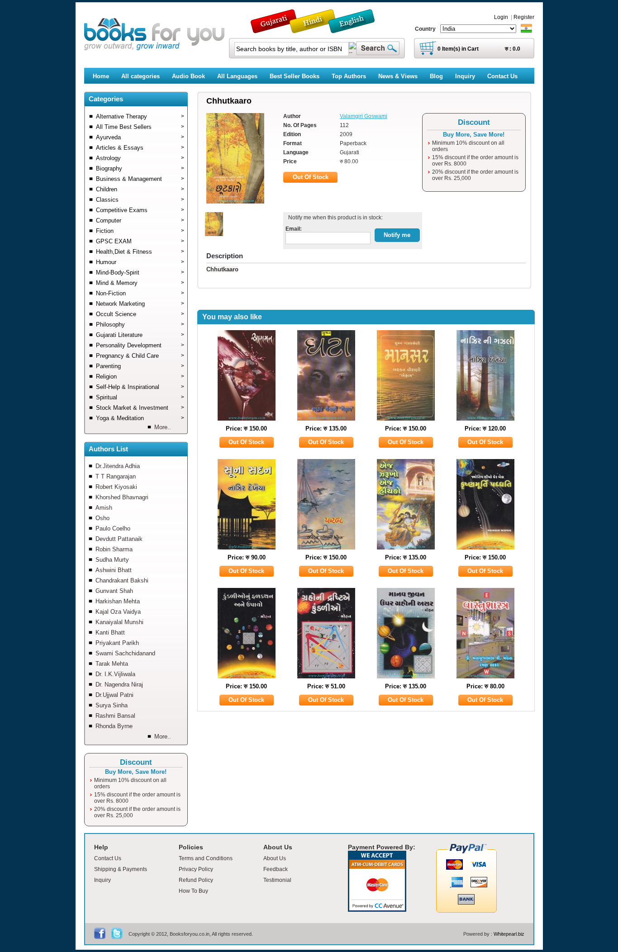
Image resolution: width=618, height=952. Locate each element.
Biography (140, 168)
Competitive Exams (140, 210)
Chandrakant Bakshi (121, 580)
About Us (274, 858)
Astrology (140, 158)
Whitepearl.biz (509, 934)
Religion (140, 376)
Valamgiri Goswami (363, 116)
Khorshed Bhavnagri (121, 497)
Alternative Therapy (140, 116)
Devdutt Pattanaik (119, 538)
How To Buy (193, 891)
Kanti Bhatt (110, 632)
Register (523, 17)
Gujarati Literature (140, 335)
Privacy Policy (196, 869)
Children (140, 189)
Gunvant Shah (114, 590)
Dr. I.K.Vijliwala (115, 674)
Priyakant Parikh (117, 642)
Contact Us (107, 858)
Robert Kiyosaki (116, 486)
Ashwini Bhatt (113, 570)
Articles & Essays (140, 147)
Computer (140, 220)
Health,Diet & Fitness (140, 251)
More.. (162, 427)
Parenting (140, 366)
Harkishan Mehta (117, 601)
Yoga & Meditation (140, 418)
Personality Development (140, 345)
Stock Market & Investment (140, 407)
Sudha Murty (112, 559)
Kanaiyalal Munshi (119, 622)
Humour (140, 262)
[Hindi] (318, 29)
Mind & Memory (140, 282)
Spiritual (140, 397)
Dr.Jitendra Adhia (117, 466)
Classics (140, 199)
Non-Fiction (140, 293)
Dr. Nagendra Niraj (119, 684)
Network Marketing (140, 303)
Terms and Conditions (206, 858)
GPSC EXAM (140, 241)
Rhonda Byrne (114, 726)
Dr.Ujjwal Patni (114, 695)
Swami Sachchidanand (125, 653)
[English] (356, 29)
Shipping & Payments (120, 869)
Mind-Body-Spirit (140, 272)
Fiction (140, 230)
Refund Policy (196, 880)
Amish (103, 507)
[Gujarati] (274, 29)
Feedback (275, 869)
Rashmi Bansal (115, 715)
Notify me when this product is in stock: (334, 217)
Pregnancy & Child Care (140, 355)
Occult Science (140, 314)
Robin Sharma (114, 549)
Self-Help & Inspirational (140, 387)
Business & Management (140, 178)
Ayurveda (140, 137)
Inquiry (102, 880)
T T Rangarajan (115, 476)
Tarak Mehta (111, 663)
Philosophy (140, 324)
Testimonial (277, 880)
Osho (102, 518)
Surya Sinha (111, 705)
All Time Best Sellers (140, 126)
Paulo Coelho (112, 528)
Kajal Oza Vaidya (118, 611)
